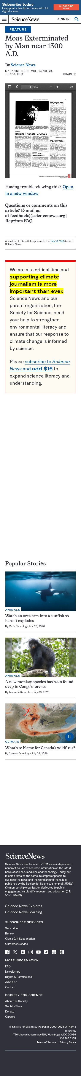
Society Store (13, 1006)
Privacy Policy (68, 1042)
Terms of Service (46, 1042)
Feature (18, 29)
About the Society (16, 1001)
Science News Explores (23, 906)
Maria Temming (18, 626)
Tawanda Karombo (20, 692)
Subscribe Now (66, 7)
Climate (12, 741)
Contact (10, 987)
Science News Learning (23, 912)
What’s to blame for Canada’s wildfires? (40, 748)
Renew (9, 933)
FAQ (8, 966)
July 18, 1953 (57, 241)
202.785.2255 (67, 1038)
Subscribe (11, 928)
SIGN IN (63, 19)
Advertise (11, 982)
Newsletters (12, 971)
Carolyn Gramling (19, 753)
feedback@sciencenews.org (37, 216)
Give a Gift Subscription (20, 938)
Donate (9, 1011)
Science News (23, 65)
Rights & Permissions (18, 976)
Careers (10, 1016)
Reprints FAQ (18, 221)
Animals (12, 609)
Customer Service (16, 944)
